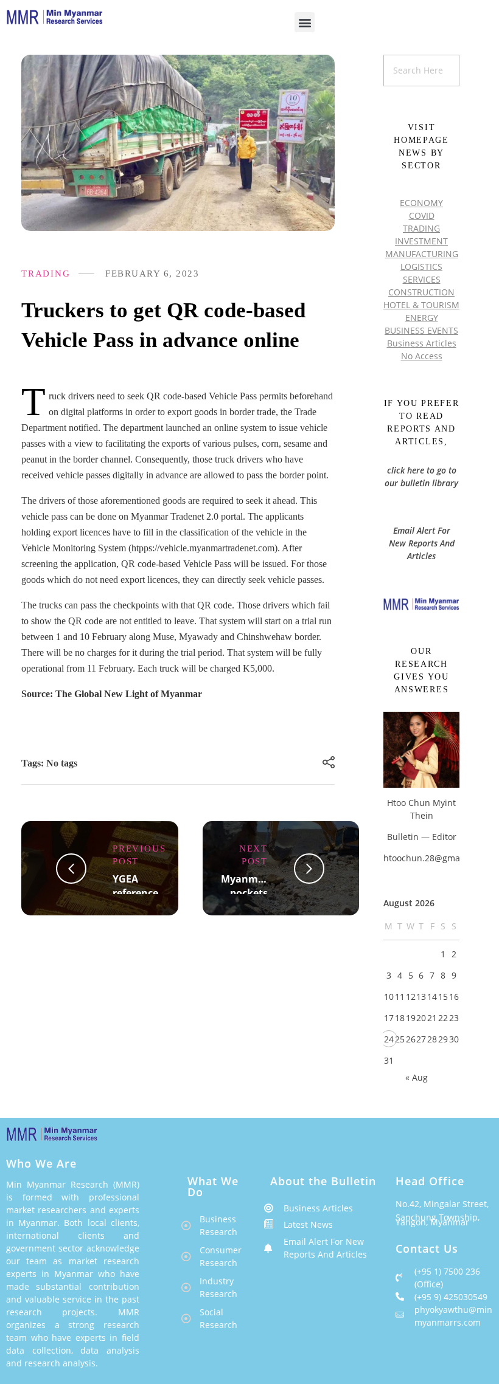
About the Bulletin (323, 1181)
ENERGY (421, 317)
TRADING (46, 273)
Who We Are (41, 1163)
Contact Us (427, 1248)
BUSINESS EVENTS (421, 330)
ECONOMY (421, 202)
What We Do (213, 1186)
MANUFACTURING (421, 254)
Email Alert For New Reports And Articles (422, 543)
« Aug (416, 1077)
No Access (421, 356)
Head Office (430, 1181)
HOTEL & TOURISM (421, 305)
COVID (421, 215)
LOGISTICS (421, 266)
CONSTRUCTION (421, 292)
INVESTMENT (421, 241)
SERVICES (422, 279)
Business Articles (421, 343)
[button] (305, 22)
